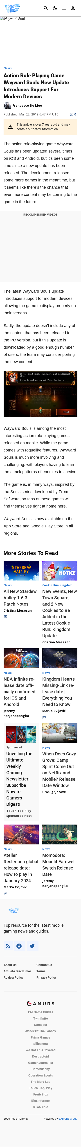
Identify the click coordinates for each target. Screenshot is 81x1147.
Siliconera (40, 1044)
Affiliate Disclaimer (17, 971)
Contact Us (44, 965)
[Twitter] (32, 946)
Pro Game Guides (40, 1012)
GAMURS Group (67, 1118)
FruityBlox (40, 1094)
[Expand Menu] (63, 8)
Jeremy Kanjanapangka (16, 713)
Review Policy (13, 977)
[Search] (45, 8)
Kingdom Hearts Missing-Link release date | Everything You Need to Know (58, 691)
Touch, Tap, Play (40, 1088)
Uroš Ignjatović (54, 792)
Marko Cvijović (53, 711)
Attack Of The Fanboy (40, 1031)
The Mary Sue (40, 1082)
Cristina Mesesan (18, 610)
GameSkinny (41, 1069)
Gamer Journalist (40, 1063)
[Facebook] (19, 946)
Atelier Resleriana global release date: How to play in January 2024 (21, 868)
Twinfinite (40, 1018)
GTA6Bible (40, 1107)
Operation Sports (40, 1075)
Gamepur (40, 1025)
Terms (40, 971)
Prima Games (40, 1037)
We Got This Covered (41, 1050)
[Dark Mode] (54, 8)
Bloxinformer (40, 1100)
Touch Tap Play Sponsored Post (19, 813)
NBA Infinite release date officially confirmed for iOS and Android (19, 691)
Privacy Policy (46, 977)
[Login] (72, 8)
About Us (10, 965)
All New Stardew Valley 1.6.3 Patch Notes (20, 598)
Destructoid (40, 1056)
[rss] (8, 946)
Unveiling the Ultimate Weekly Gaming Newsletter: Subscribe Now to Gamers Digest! (19, 779)
